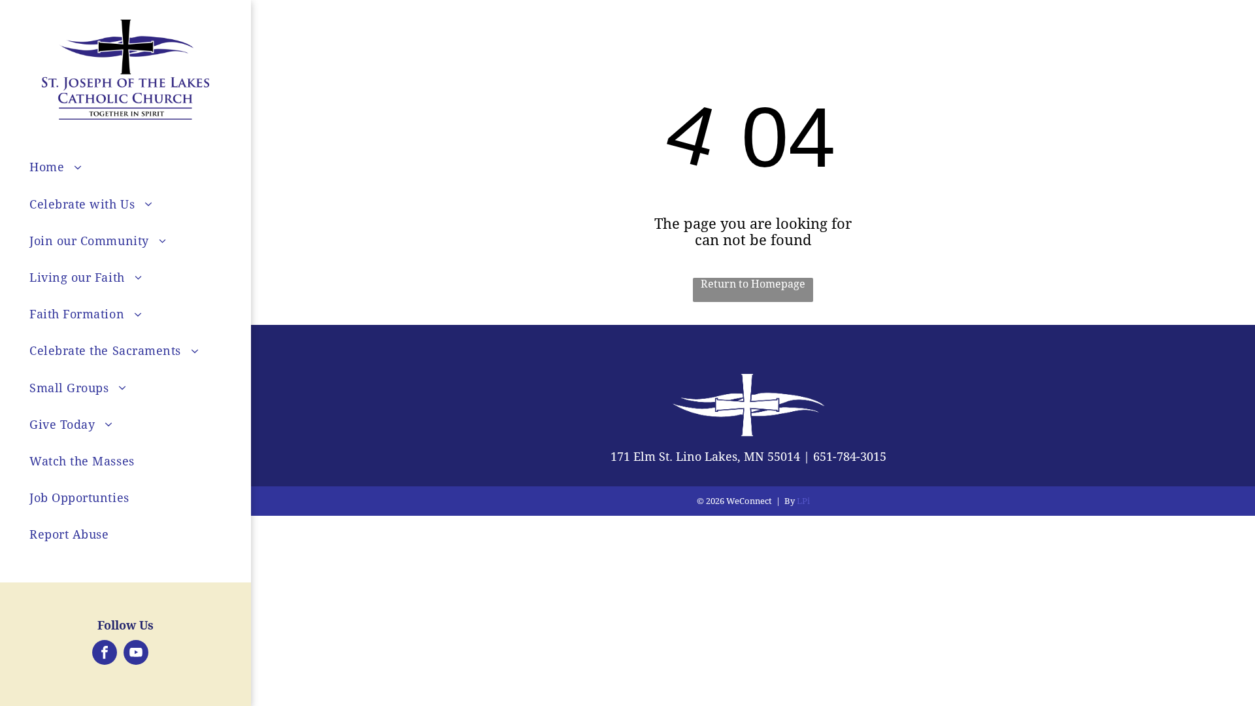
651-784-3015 (849, 456)
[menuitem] (145, 167)
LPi (803, 501)
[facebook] (104, 654)
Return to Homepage (753, 284)
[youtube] (136, 654)
